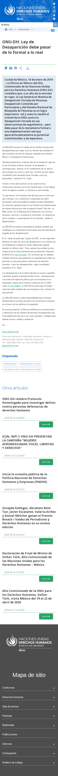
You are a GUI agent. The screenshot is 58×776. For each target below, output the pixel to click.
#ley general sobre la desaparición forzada (22, 369)
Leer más (46, 424)
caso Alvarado (20, 255)
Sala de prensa (10, 706)
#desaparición (10, 364)
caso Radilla (15, 286)
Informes (7, 743)
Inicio (11, 29)
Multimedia (8, 725)
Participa (7, 715)
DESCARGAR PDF (10, 332)
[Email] (10, 68)
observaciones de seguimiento (23, 124)
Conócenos (8, 687)
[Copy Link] (5, 68)
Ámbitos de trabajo (12, 762)
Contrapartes (9, 753)
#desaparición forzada (30, 364)
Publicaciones (9, 734)
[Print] (15, 68)
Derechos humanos (12, 697)
